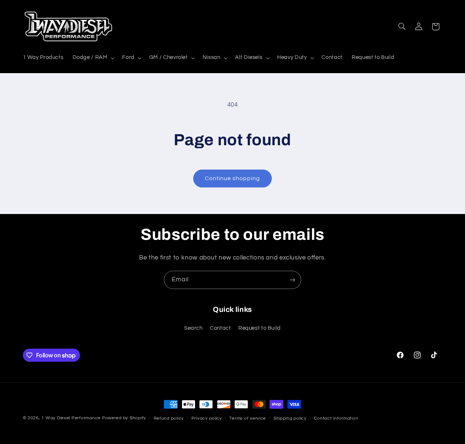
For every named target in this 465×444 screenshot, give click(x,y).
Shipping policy (290, 418)
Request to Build (259, 328)
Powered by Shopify (124, 418)
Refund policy (169, 418)
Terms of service (247, 418)
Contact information (336, 418)
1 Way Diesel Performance (71, 418)
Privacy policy (206, 418)
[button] (93, 58)
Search (193, 328)
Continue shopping (232, 178)
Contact (220, 328)
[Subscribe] (292, 280)
